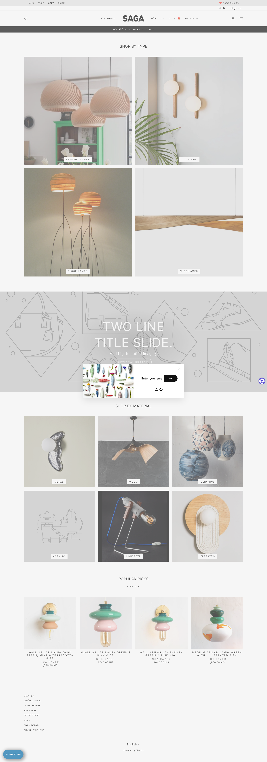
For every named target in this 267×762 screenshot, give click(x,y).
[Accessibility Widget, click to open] (262, 381)
